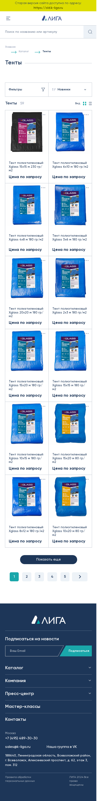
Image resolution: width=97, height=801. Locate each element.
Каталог (24, 51)
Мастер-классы (22, 706)
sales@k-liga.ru (17, 747)
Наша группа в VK (62, 747)
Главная (10, 47)
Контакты (15, 719)
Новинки (64, 89)
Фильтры (15, 89)
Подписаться (79, 651)
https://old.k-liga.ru (48, 7)
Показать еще (48, 559)
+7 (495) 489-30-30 (21, 738)
